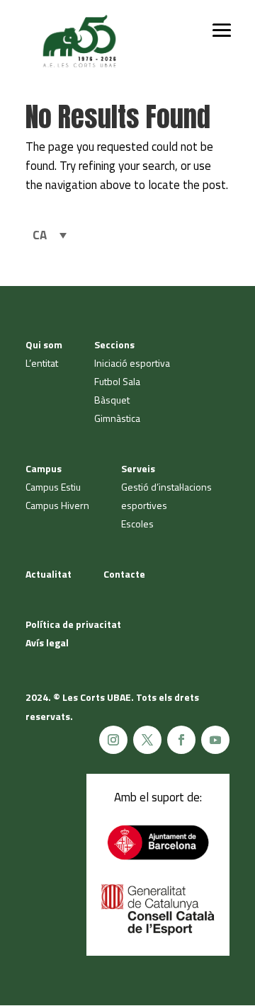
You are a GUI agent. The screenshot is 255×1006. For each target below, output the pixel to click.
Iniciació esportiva (132, 362)
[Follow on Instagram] (113, 740)
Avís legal (47, 642)
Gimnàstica (117, 418)
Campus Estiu (53, 486)
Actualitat (49, 573)
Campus (44, 468)
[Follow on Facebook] (181, 740)
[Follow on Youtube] (215, 740)
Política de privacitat (73, 624)
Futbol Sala (117, 381)
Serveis (138, 468)
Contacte (124, 573)
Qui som (44, 344)
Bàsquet (112, 399)
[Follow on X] (147, 740)
